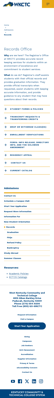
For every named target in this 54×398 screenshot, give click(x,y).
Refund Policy (14, 242)
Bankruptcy (13, 248)
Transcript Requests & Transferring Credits (25, 118)
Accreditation (27, 354)
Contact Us (10, 196)
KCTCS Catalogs (18, 277)
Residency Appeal (21, 155)
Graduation (13, 232)
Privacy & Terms (27, 363)
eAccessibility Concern (27, 368)
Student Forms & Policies (26, 109)
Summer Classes (12, 258)
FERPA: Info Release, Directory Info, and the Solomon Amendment (29, 145)
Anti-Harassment (27, 350)
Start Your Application (15, 206)
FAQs (9, 237)
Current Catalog (21, 170)
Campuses (27, 341)
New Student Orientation (17, 222)
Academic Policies (19, 273)
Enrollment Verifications (27, 134)
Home (6, 25)
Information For (12, 216)
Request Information (27, 315)
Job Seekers (27, 345)
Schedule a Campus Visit (17, 201)
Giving (27, 337)
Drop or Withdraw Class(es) (28, 127)
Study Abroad (11, 253)
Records (10, 227)
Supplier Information (27, 359)
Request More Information (17, 211)
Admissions (8, 30)
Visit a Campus (27, 319)
